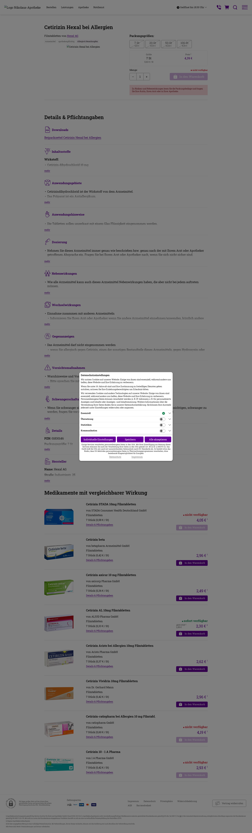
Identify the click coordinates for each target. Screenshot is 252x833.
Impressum (137, 457)
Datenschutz (115, 457)
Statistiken (86, 424)
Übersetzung (87, 419)
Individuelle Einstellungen (98, 439)
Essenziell (86, 413)
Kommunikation (89, 430)
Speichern (130, 439)
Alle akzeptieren (158, 439)
